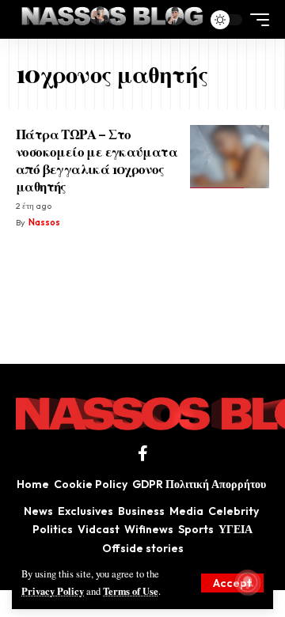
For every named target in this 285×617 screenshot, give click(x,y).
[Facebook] (143, 453)
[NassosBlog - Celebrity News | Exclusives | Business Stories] (113, 19)
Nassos (44, 222)
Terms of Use (130, 591)
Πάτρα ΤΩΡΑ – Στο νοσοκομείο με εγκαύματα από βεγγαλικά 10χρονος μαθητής (96, 160)
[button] (232, 582)
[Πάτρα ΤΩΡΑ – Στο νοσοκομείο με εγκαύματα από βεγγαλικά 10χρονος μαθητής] (229, 156)
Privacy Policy (52, 591)
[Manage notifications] (247, 582)
